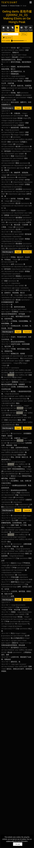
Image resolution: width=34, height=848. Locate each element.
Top (25, 34)
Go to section (6, 40)
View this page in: (7, 108)
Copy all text (7, 37)
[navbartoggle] (30, 2)
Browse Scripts (15, 5)
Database (4, 5)
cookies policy (10, 841)
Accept (18, 844)
